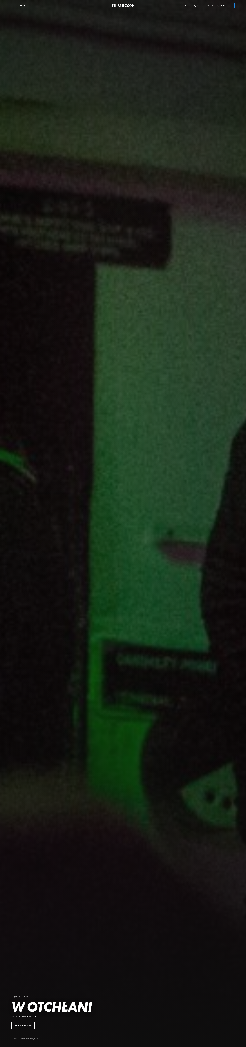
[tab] (178, 1039)
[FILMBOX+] (123, 5)
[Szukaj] (186, 6)
